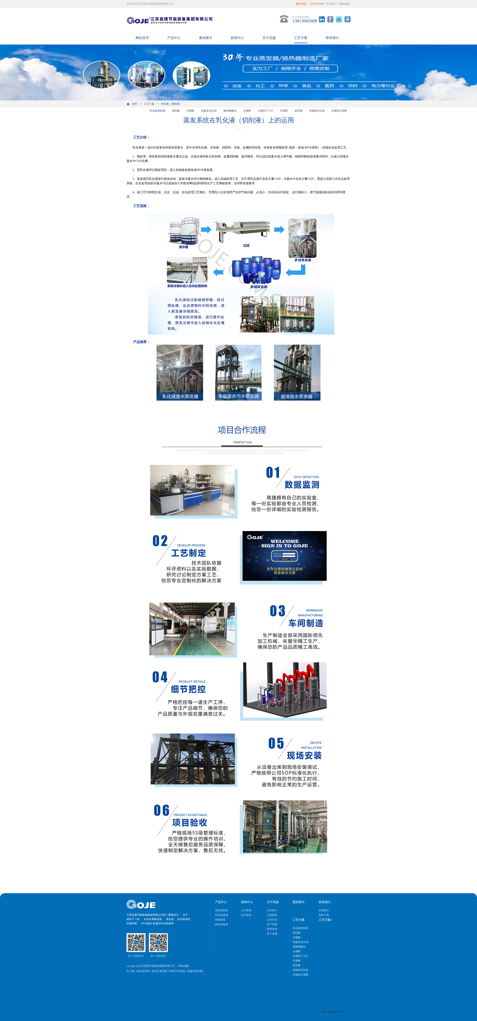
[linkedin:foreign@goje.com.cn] (322, 19)
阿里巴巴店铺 (177, 971)
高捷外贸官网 (195, 971)
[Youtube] (347, 19)
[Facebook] (330, 19)
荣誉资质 (272, 929)
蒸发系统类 (221, 910)
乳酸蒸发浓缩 (209, 110)
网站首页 (142, 38)
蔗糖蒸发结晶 (317, 110)
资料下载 (324, 915)
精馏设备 (220, 919)
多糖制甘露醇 (339, 110)
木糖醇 (247, 110)
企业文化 (272, 919)
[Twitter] (339, 19)
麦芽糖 (298, 110)
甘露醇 (284, 110)
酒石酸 (176, 110)
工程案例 (272, 915)
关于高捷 (269, 38)
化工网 (130, 971)
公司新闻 (246, 910)
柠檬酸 (190, 110)
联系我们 (331, 3)
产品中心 (174, 38)
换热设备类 (221, 924)
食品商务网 (142, 971)
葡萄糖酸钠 (229, 110)
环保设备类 (221, 915)
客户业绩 (272, 933)
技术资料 (246, 915)
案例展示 (205, 38)
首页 (133, 103)
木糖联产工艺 (265, 110)
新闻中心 (237, 38)
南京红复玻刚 (159, 971)
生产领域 (272, 924)
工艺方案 (300, 38)
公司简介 (272, 910)
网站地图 (344, 3)
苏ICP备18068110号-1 (334, 1011)
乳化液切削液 (157, 110)
